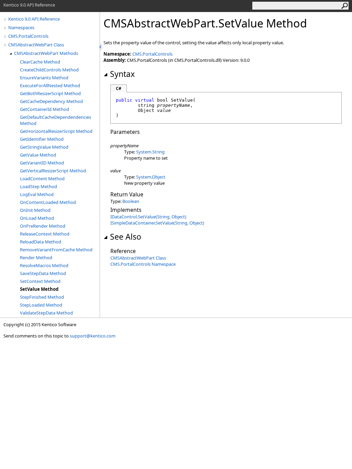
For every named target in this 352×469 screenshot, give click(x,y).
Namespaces (21, 27)
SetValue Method (39, 289)
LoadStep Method (38, 186)
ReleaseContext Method (44, 234)
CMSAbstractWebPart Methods (46, 53)
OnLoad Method (37, 218)
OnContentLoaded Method (48, 202)
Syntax (122, 73)
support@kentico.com (93, 336)
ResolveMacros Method (44, 265)
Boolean (130, 201)
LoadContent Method (42, 178)
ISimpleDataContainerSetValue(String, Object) (157, 223)
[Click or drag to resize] (101, 47)
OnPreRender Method (42, 226)
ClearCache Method (40, 62)
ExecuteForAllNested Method (50, 85)
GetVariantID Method (42, 163)
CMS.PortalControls (28, 36)
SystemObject (150, 177)
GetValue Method (38, 155)
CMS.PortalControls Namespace (143, 264)
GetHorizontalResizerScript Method (56, 131)
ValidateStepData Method (46, 313)
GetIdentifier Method (42, 139)
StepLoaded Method (41, 305)
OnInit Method (35, 210)
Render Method (36, 257)
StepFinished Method (42, 297)
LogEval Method (37, 194)
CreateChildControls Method (49, 70)
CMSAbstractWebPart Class (36, 45)
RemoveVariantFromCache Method (56, 250)
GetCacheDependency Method (51, 101)
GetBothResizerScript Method (50, 93)
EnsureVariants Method (44, 78)
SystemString (150, 152)
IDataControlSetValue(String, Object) (148, 217)
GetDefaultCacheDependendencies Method (55, 120)
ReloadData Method (40, 242)
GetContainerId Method (44, 109)
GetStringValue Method (44, 147)
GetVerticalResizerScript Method (53, 171)
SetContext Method (40, 281)
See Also (125, 236)
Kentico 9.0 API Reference (34, 19)
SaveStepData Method (43, 273)
